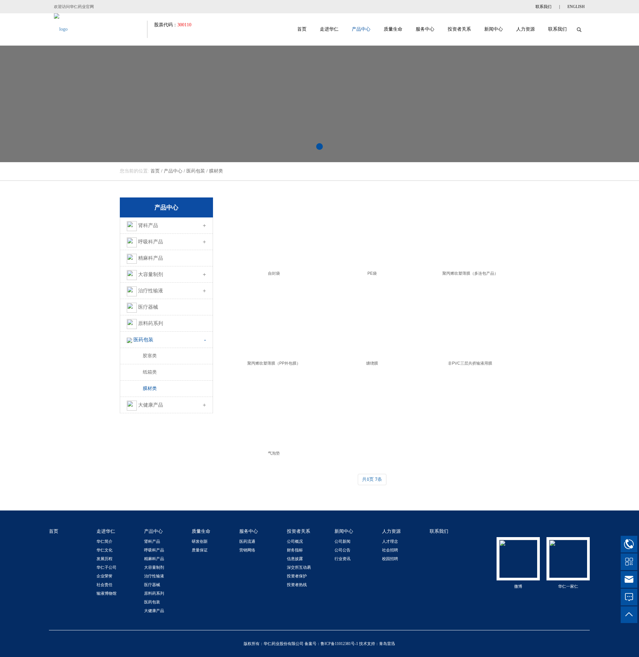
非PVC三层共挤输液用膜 (470, 363)
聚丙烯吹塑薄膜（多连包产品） (470, 273)
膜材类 (216, 170)
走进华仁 (329, 29)
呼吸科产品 (172, 241)
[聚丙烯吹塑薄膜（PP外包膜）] (274, 320)
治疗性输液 (172, 290)
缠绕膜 (372, 363)
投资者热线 (297, 584)
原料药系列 (150, 323)
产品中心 (361, 29)
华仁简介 (104, 541)
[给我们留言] (629, 597)
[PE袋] (372, 230)
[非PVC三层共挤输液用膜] (470, 320)
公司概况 (295, 541)
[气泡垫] (274, 410)
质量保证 (200, 550)
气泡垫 (274, 453)
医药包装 (195, 170)
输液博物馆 (106, 593)
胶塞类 (150, 355)
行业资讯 (342, 558)
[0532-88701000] (629, 544)
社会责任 (104, 584)
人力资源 (525, 29)
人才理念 (390, 541)
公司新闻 (342, 541)
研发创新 (200, 541)
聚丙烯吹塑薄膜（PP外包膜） (274, 363)
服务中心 (425, 29)
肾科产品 (172, 225)
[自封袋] (274, 230)
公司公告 (342, 550)
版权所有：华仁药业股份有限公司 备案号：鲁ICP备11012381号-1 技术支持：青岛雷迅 (319, 643)
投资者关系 (459, 29)
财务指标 (295, 550)
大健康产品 (172, 405)
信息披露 (295, 558)
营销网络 (247, 550)
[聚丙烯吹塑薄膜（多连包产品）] (470, 230)
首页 (302, 29)
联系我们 (543, 6)
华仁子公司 (106, 567)
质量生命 (393, 29)
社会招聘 (390, 550)
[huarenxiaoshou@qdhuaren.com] (629, 579)
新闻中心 (493, 29)
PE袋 (372, 273)
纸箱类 (150, 372)
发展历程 (104, 558)
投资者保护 (297, 576)
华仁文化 (104, 550)
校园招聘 (390, 558)
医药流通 (247, 541)
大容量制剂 (172, 274)
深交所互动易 (299, 567)
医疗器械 (148, 307)
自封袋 (274, 273)
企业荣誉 (104, 576)
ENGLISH (576, 6)
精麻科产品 (150, 258)
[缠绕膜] (372, 320)
